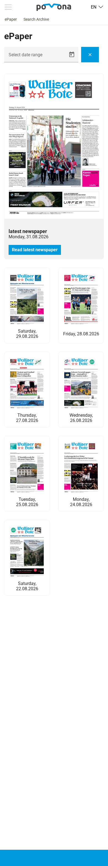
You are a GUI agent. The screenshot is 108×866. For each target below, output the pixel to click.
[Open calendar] (71, 54)
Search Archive (36, 19)
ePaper (11, 19)
